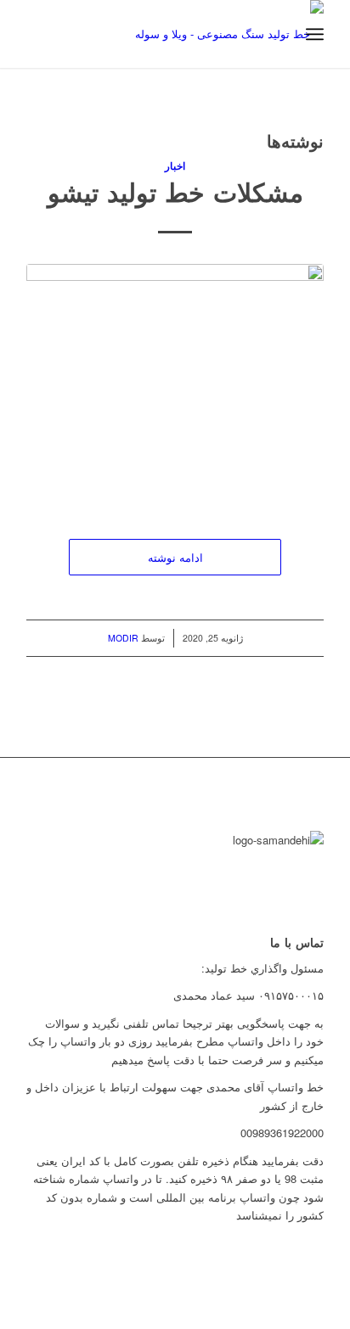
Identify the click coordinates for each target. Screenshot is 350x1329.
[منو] (315, 34)
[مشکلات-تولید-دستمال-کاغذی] (175, 384)
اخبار (175, 166)
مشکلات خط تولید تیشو (175, 191)
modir (123, 637)
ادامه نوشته (175, 557)
